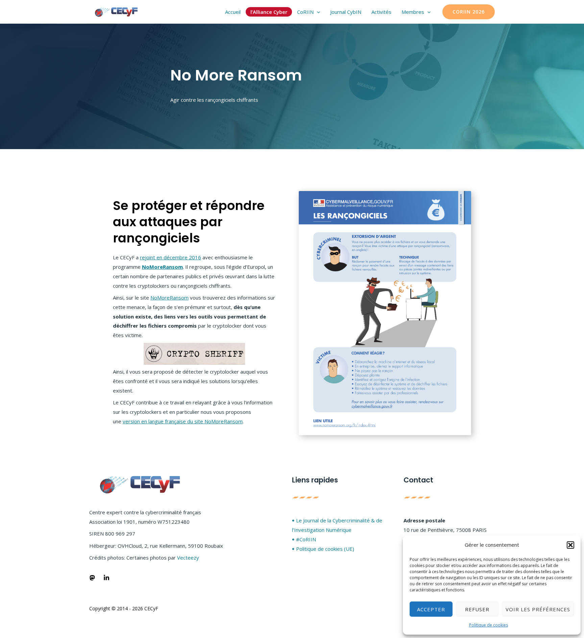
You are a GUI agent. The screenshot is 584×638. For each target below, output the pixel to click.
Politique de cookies (488, 625)
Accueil (233, 11)
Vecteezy (188, 557)
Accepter (431, 609)
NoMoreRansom (162, 266)
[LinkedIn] (106, 578)
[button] (570, 545)
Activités (381, 11)
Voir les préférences (538, 609)
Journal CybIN (345, 11)
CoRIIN (305, 11)
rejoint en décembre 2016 (170, 257)
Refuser (477, 609)
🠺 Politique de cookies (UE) (323, 548)
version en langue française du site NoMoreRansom (183, 421)
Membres (413, 11)
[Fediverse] (92, 578)
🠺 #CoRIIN (304, 539)
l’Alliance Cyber (268, 11)
